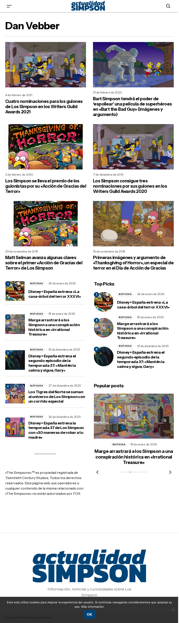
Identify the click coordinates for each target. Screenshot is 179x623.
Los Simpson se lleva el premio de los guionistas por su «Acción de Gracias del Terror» (45, 186)
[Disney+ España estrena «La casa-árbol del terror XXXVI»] (104, 302)
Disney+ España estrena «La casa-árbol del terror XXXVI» (54, 294)
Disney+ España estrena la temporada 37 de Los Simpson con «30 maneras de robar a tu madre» (56, 430)
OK (89, 614)
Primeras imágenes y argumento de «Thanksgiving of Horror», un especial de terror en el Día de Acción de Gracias (133, 263)
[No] (173, 610)
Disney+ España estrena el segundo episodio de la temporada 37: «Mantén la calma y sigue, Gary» (52, 363)
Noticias (36, 283)
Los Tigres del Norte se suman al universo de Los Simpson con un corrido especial (56, 397)
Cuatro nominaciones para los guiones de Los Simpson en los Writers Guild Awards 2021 (44, 106)
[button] (9, 6)
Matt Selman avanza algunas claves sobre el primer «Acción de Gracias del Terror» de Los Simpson (43, 263)
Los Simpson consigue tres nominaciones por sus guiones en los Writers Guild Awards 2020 (130, 186)
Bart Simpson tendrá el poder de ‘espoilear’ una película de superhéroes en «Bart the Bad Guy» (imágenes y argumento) (132, 106)
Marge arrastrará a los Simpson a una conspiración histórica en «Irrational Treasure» (54, 327)
